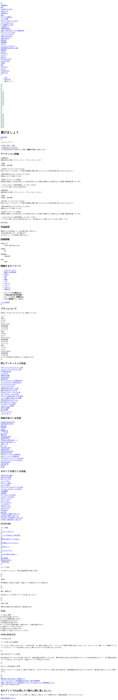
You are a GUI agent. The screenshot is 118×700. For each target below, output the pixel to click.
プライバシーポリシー (8, 46)
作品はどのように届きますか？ (12, 628)
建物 (5, 279)
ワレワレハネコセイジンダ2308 (11, 489)
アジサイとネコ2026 (7, 497)
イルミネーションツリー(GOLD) (11, 460)
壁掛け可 (7, 289)
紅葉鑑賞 (4, 493)
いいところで (5, 481)
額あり (6, 274)
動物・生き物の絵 (10, 272)
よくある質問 (5, 302)
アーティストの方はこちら (33, 682)
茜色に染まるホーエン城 (9, 390)
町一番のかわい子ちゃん (9, 402)
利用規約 (4, 50)
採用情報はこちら (48, 682)
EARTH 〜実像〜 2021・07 (9, 515)
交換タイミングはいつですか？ (12, 626)
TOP (5, 77)
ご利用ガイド (20, 679)
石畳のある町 (5, 375)
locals (2, 467)
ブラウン (7, 283)
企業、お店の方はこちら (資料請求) (12, 682)
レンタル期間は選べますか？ (11, 619)
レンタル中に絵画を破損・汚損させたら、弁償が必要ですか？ (23, 624)
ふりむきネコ (5, 504)
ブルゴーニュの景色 (7, 406)
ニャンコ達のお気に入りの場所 (11, 398)
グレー (6, 285)
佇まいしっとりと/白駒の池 (10, 456)
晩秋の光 (4, 435)
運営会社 (4, 40)
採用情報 (4, 42)
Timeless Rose (5, 449)
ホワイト (7, 287)
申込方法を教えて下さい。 (11, 617)
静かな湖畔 (4, 410)
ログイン (13, 698)
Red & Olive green (6, 452)
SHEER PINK (5, 438)
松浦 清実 (4, 137)
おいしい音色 (5, 485)
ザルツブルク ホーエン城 (9, 394)
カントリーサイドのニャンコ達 (11, 369)
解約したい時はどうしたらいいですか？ (15, 630)
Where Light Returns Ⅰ (8, 442)
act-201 (3, 429)
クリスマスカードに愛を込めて (11, 382)
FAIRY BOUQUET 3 (7, 424)
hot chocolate (4, 464)
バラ (5, 281)
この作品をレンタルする (9, 147)
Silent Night (4, 379)
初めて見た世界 (6, 477)
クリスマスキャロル (7, 386)
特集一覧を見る (6, 560)
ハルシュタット (6, 413)
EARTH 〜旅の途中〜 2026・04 (11, 519)
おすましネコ (5, 508)
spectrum (3, 512)
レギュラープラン (10, 270)
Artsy (6, 276)
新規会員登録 (5, 698)
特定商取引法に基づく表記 (9, 48)
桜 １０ (4, 446)
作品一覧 (7, 79)
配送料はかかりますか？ (10, 621)
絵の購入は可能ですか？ (10, 622)
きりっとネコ (5, 500)
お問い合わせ (11, 679)
